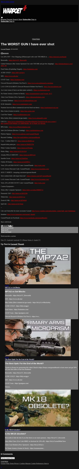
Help (8, 463)
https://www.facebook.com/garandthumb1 (33, 218)
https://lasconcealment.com (52, 86)
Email (11, 226)
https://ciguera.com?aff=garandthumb (39, 176)
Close (34, 39)
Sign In (11, 21)
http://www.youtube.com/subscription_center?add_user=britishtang (53, 211)
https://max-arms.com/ (27, 111)
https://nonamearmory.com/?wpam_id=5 (39, 93)
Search (15, 19)
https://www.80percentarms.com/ (19, 127)
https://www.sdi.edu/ (11, 76)
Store (20, 19)
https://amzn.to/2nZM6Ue (21, 162)
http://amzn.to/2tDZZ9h (19, 193)
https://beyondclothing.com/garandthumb (26, 137)
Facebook (4, 226)
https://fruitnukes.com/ (30, 69)
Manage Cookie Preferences (34, 463)
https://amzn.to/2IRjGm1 (28, 155)
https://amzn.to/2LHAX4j (18, 151)
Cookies (22, 463)
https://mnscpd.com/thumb (57, 57)
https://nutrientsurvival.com (49, 107)
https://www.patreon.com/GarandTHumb (25, 134)
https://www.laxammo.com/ (40, 169)
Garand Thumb (5, 49)
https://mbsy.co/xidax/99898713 (33, 190)
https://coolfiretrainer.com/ (21, 114)
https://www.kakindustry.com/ (22, 104)
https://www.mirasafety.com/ (37, 118)
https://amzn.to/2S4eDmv (19, 158)
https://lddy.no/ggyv (18, 72)
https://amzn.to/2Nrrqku (25, 148)
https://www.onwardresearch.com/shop (40, 83)
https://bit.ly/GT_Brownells (18, 60)
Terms (12, 463)
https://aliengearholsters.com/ (35, 97)
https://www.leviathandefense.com (25, 100)
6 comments (5, 53)
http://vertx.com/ (40, 165)
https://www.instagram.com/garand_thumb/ (21, 214)
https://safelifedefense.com (34, 130)
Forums (10, 19)
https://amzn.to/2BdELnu (26, 141)
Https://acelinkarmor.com (42, 90)
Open (38, 39)
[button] (2, 17)
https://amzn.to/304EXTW (25, 144)
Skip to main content (7, 2)
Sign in (33, 19)
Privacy (17, 463)
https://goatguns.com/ (17, 79)
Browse (4, 19)
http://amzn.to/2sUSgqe (15, 204)
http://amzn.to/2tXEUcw (17, 197)
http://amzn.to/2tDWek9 (19, 200)
